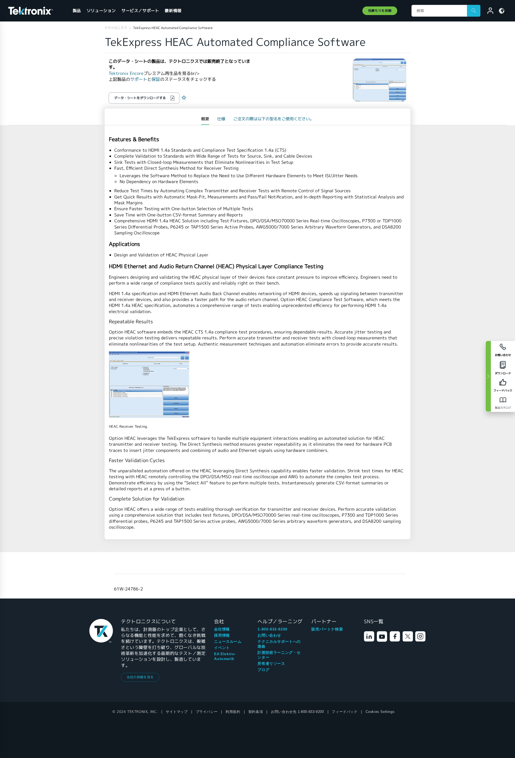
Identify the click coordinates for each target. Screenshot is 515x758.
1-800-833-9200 (272, 629)
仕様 (221, 119)
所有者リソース (271, 663)
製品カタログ (503, 408)
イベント (222, 647)
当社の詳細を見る (140, 677)
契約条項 (255, 712)
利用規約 (233, 712)
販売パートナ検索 (327, 629)
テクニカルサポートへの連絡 (279, 643)
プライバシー (207, 712)
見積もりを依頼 (380, 10)
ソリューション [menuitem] (101, 10)
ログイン (488, 11)
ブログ (263, 670)
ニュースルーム (227, 641)
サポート (138, 79)
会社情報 (222, 629)
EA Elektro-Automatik (225, 656)
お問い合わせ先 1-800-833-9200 (297, 712)
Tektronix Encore (126, 73)
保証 (156, 79)
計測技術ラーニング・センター (279, 654)
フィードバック (344, 712)
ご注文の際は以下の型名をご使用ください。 (273, 119)
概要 (205, 119)
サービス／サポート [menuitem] (140, 10)
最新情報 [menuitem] (173, 10)
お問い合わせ (269, 635)
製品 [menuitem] (77, 10)
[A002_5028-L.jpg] (257, 384)
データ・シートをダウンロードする (140, 98)
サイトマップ (177, 712)
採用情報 (222, 635)
